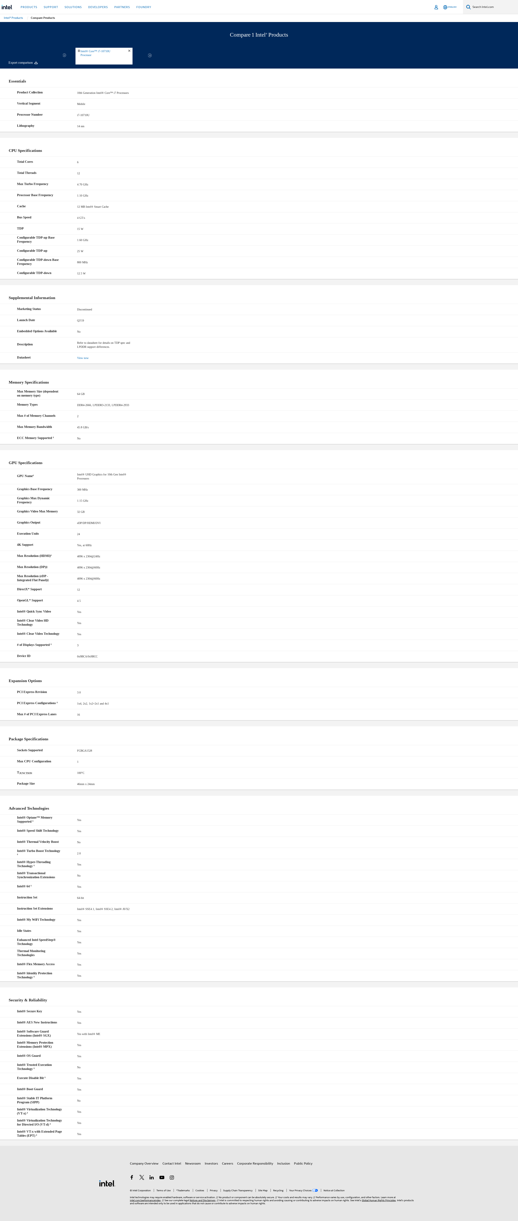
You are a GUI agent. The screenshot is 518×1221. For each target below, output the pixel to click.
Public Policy (303, 1164)
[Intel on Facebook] (131, 1178)
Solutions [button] (73, 7)
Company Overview (144, 1164)
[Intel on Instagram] (171, 1178)
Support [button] (51, 7)
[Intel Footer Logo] (107, 1183)
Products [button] (29, 7)
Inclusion (283, 1164)
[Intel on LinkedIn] (151, 1178)
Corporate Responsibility (255, 1164)
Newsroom (193, 1164)
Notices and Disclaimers (202, 1200)
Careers (227, 1164)
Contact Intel (171, 1164)
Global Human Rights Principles (379, 1200)
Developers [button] (98, 7)
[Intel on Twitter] (141, 1178)
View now (83, 358)
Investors (211, 1164)
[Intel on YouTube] (161, 1178)
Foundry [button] (143, 7)
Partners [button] (122, 7)
